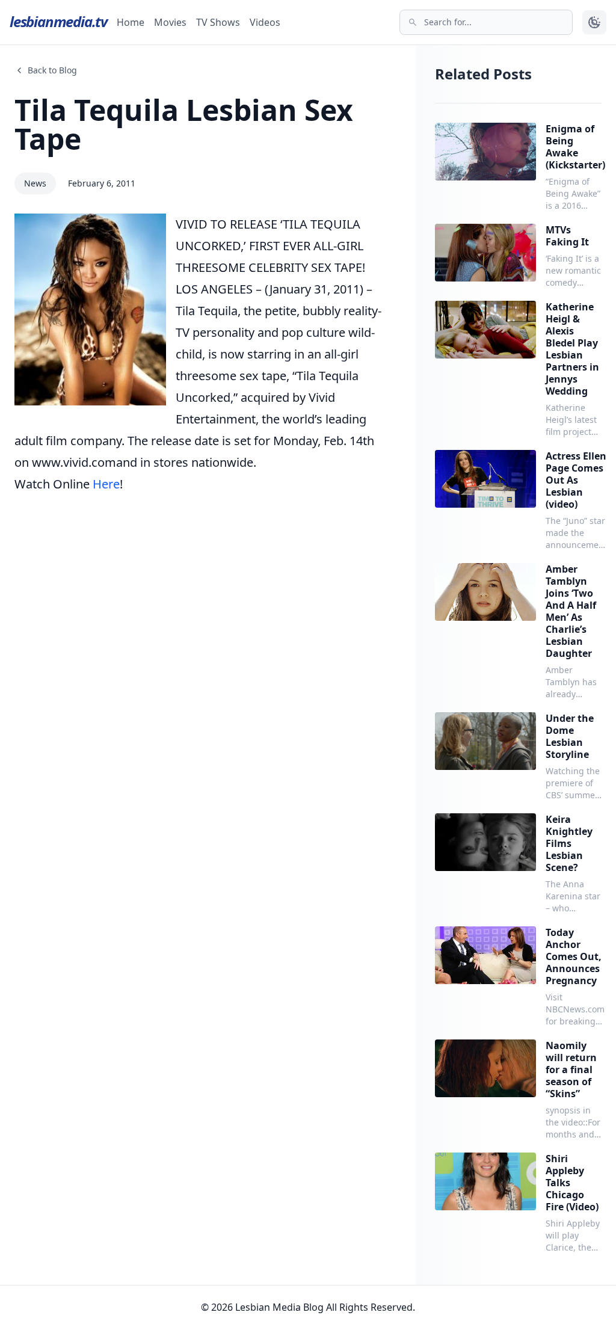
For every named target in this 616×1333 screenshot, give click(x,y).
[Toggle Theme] (594, 22)
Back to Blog (52, 70)
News (35, 183)
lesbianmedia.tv (58, 21)
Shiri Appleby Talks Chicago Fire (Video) (572, 1183)
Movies (170, 22)
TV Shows (218, 22)
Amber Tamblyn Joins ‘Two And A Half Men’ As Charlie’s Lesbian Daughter (571, 611)
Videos (265, 22)
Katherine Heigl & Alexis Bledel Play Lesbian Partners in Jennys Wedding (572, 349)
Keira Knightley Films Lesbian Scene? (569, 843)
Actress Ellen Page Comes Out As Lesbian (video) (576, 480)
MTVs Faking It (567, 236)
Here (106, 484)
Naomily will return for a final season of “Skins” (571, 1069)
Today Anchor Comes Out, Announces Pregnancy (574, 956)
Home (130, 22)
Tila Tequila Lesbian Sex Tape (183, 124)
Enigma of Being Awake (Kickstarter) (575, 147)
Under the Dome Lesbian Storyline (570, 736)
